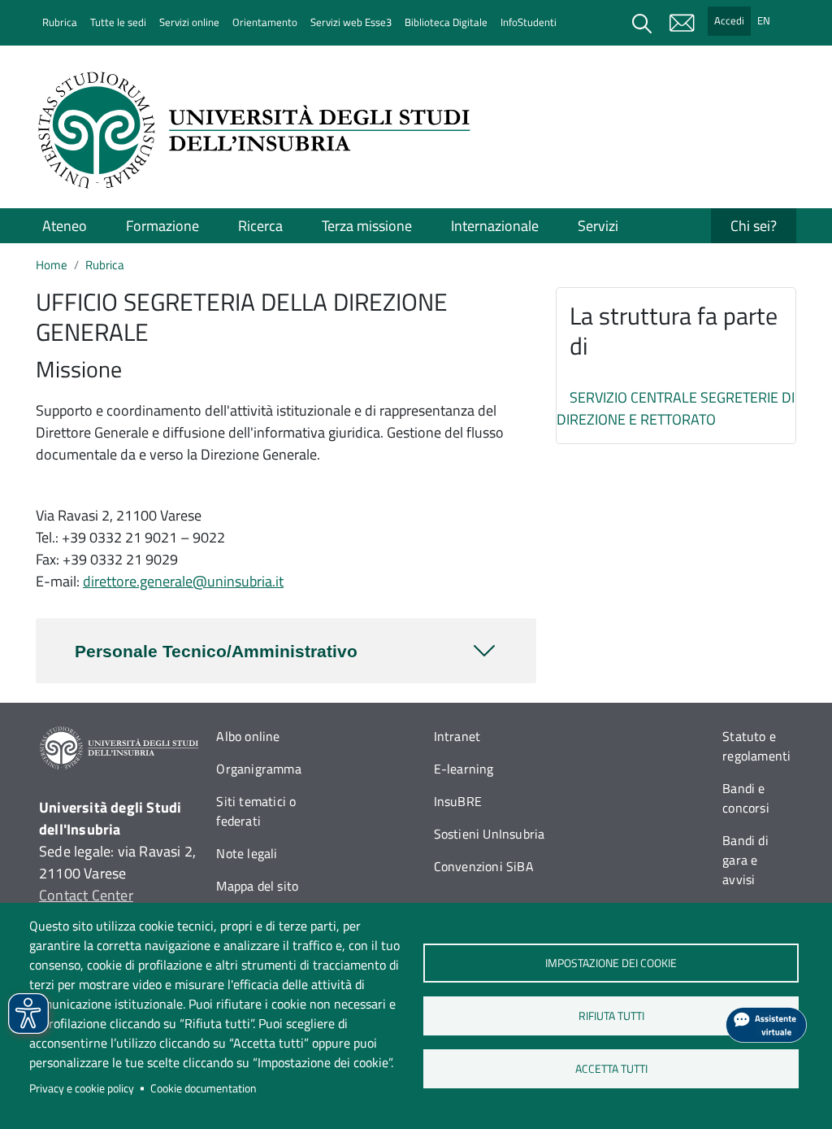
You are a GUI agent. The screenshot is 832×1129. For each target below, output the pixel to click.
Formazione (162, 226)
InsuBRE (458, 801)
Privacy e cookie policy (81, 1088)
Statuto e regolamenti (756, 745)
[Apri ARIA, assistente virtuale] (766, 1025)
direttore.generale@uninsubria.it (183, 581)
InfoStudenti (528, 22)
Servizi (598, 226)
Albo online (248, 736)
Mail (681, 23)
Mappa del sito (257, 886)
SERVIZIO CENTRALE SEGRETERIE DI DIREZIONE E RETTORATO (676, 408)
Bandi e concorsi (745, 797)
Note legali (246, 853)
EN (763, 20)
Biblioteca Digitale (446, 22)
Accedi (729, 20)
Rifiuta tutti (611, 1016)
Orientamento (264, 22)
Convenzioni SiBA (484, 866)
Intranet (457, 736)
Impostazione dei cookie (611, 963)
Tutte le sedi (118, 22)
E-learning (464, 768)
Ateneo (64, 226)
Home (51, 264)
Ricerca (260, 226)
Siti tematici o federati (256, 810)
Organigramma (258, 768)
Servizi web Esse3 (351, 22)
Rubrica (59, 22)
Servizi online (189, 22)
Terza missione (367, 226)
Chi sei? (753, 226)
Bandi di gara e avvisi (745, 859)
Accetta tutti (610, 1069)
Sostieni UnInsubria (489, 833)
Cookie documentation (203, 1088)
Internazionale (495, 226)
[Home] (259, 130)
